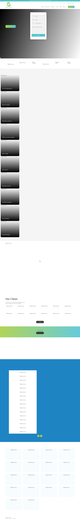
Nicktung (14, 518)
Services (52, 6)
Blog (57, 6)
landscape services (6, 186)
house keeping (5, 218)
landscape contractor (7, 121)
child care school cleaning (8, 137)
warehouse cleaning (6, 202)
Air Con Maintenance (7, 88)
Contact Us (71, 6)
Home (42, 6)
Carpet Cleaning (6, 234)
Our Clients (47, 6)
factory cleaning (6, 104)
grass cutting (5, 153)
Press (64, 6)
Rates (61, 6)
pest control (5, 169)
